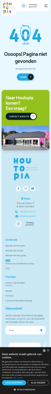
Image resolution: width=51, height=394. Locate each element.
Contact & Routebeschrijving (18, 300)
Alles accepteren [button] (14, 383)
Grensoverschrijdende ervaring (19, 263)
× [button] (48, 351)
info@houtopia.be (27, 215)
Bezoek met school (14, 250)
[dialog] (25, 370)
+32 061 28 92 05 (27, 211)
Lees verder (18, 378)
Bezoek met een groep (15, 255)
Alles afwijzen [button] (38, 383)
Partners (9, 295)
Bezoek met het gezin (15, 245)
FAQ (7, 268)
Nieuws (8, 290)
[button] (25, 389)
